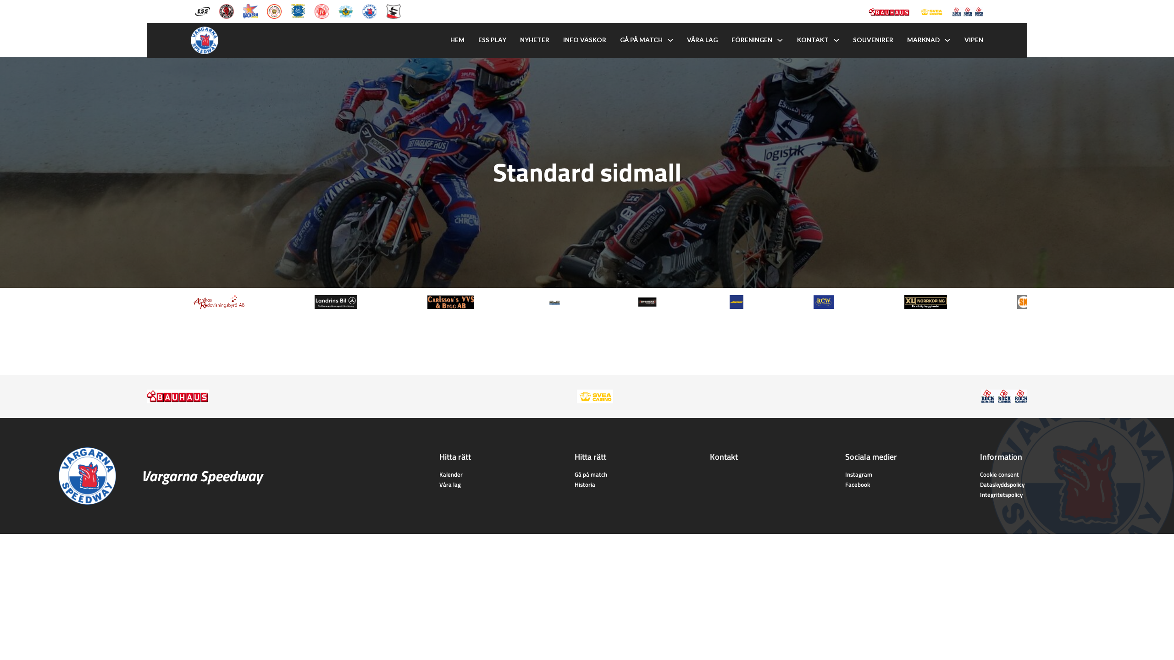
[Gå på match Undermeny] (670, 40)
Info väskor (584, 40)
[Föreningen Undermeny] (780, 40)
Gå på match (641, 40)
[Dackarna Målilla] (250, 10)
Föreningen (751, 40)
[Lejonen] (274, 10)
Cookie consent (999, 474)
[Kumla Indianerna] (226, 10)
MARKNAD (923, 40)
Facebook (857, 484)
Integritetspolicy (1001, 494)
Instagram (858, 474)
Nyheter (534, 40)
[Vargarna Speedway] (369, 10)
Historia (585, 484)
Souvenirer (873, 40)
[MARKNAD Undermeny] (947, 40)
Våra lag (702, 40)
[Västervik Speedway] (345, 10)
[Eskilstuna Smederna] (393, 10)
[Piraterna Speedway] (298, 10)
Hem (457, 40)
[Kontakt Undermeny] (836, 40)
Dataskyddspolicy (1002, 484)
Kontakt (813, 40)
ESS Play (492, 40)
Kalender (451, 474)
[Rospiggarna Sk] (322, 10)
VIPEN (973, 40)
